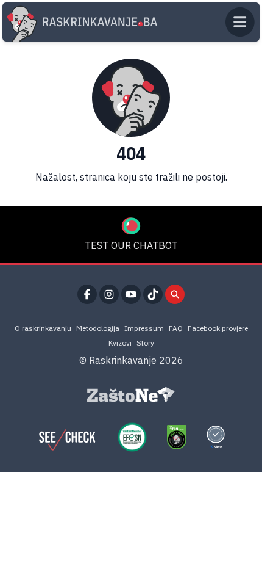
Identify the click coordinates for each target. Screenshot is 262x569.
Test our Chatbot (131, 245)
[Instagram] (109, 294)
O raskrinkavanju (43, 328)
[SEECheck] (67, 437)
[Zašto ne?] (131, 395)
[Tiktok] (153, 294)
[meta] (215, 437)
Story (145, 342)
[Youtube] (131, 294)
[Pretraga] (175, 294)
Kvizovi (120, 342)
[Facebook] (87, 294)
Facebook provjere (218, 328)
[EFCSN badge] (132, 437)
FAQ (176, 328)
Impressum (144, 328)
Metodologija (97, 328)
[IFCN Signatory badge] (176, 437)
